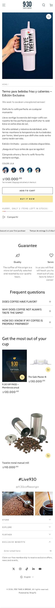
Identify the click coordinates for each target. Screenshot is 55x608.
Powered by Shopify (27, 593)
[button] (43, 5)
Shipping (15, 182)
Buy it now (27, 199)
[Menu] (4, 5)
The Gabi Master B (37, 377)
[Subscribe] (51, 551)
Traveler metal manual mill (15, 462)
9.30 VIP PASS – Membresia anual (10, 386)
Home (4, 84)
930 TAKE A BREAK (22, 589)
